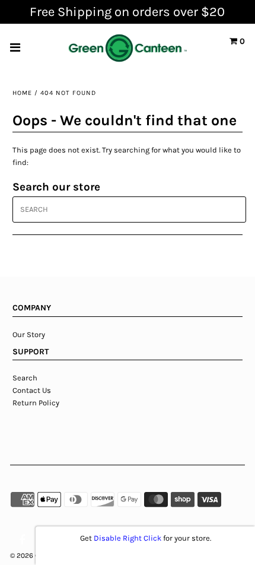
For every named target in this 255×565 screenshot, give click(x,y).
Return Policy (35, 402)
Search (24, 377)
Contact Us (31, 390)
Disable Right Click (127, 538)
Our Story (29, 334)
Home (22, 93)
